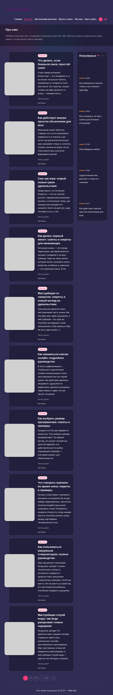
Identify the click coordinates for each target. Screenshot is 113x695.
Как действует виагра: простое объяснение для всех (54, 121)
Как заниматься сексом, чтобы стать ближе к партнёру (91, 86)
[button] (53, 678)
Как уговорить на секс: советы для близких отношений (90, 119)
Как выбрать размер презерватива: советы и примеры (54, 422)
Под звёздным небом (89, 149)
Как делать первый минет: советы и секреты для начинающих (54, 239)
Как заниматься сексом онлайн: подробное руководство (53, 357)
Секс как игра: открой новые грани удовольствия (52, 182)
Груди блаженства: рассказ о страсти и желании (89, 178)
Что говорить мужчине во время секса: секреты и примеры (54, 486)
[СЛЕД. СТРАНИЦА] (53, 678)
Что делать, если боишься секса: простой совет (54, 64)
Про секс (42, 55)
